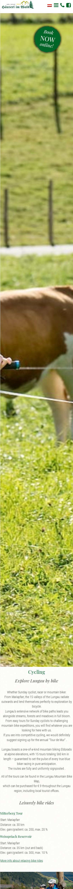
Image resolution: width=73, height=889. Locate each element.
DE (49, 5)
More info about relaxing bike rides (21, 860)
